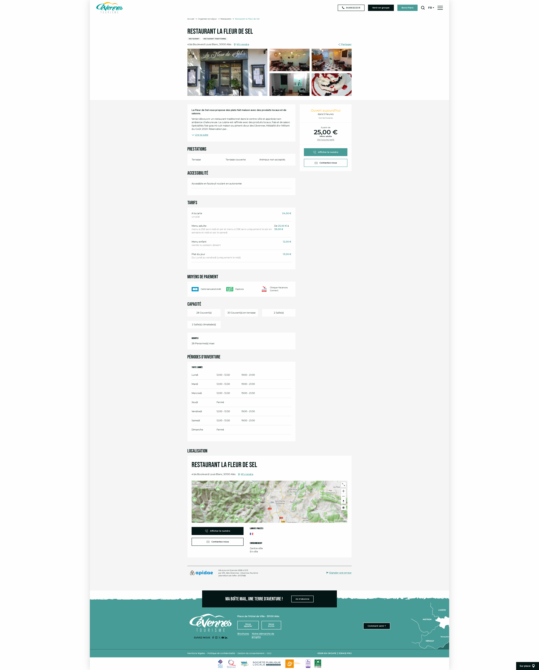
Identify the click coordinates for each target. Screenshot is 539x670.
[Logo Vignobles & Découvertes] (318, 663)
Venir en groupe (326, 653)
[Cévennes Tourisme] (109, 7)
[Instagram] (216, 637)
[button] (423, 8)
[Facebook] (213, 637)
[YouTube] (222, 637)
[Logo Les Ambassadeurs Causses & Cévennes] (308, 663)
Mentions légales (196, 653)
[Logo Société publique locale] (267, 663)
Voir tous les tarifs (325, 139)
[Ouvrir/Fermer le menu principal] (440, 8)
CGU (269, 653)
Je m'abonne (302, 599)
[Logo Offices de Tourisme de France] (220, 663)
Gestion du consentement (250, 653)
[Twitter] (219, 637)
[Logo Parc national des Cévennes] (293, 663)
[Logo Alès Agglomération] (245, 663)
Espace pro (345, 653)
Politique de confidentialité (221, 653)
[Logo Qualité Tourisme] (232, 663)
